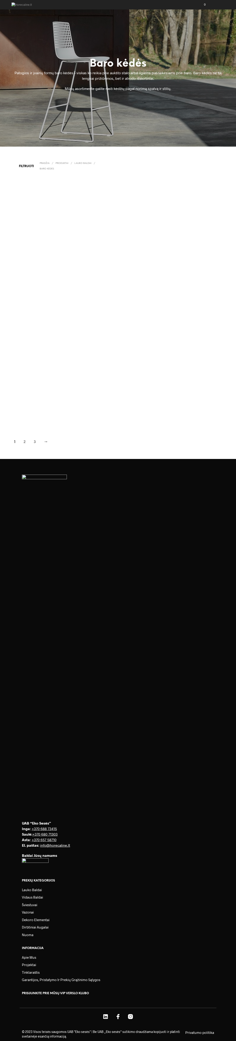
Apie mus (29, 957)
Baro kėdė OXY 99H (82, 327)
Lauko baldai (82, 163)
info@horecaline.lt (55, 845)
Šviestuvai (29, 905)
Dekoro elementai (36, 920)
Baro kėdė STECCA (134, 412)
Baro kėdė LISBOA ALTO (137, 327)
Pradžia (45, 163)
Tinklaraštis (31, 972)
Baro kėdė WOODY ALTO (30, 327)
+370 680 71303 (45, 834)
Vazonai (28, 912)
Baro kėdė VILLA (186, 412)
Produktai (62, 163)
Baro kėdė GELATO (27, 242)
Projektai (29, 965)
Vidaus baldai (32, 897)
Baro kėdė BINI (186, 327)
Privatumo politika (199, 1032)
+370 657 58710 (44, 839)
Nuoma (27, 935)
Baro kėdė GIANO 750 (29, 412)
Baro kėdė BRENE (134, 242)
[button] (202, 4)
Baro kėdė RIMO (79, 242)
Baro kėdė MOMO (80, 412)
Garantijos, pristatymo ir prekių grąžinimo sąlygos (61, 980)
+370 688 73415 (44, 828)
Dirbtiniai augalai (35, 927)
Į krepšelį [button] (23, 252)
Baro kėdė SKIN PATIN (190, 242)
